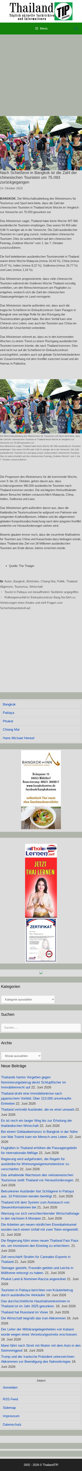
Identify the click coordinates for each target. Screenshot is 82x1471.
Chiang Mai (48, 581)
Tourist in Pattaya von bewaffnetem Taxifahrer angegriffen (41, 592)
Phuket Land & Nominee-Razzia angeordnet (33, 1279)
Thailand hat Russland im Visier (24, 1312)
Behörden (32, 581)
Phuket (8, 721)
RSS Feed (10, 1399)
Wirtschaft (36, 586)
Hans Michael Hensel (18, 738)
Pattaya (8, 713)
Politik (61, 581)
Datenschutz (12, 1424)
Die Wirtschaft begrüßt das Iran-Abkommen (33, 1318)
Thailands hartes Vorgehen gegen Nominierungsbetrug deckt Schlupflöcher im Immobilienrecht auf (33, 1082)
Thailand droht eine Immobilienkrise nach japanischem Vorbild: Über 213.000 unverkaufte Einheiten (36, 1098)
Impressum (11, 1416)
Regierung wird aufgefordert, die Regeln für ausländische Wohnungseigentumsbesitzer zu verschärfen (35, 1164)
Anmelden (10, 1387)
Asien (8, 581)
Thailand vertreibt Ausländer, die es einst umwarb (37, 1109)
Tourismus (21, 586)
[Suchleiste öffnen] (76, 28)
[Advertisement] (41, 75)
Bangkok (19, 581)
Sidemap (9, 1408)
